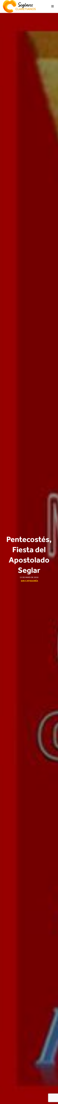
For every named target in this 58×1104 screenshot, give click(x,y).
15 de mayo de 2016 (29, 577)
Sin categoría (29, 580)
